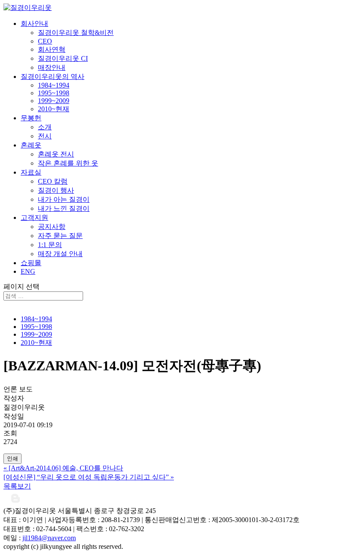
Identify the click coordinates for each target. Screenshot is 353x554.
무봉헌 (31, 118)
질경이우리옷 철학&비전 (76, 32)
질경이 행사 (56, 190)
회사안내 (34, 23)
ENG (28, 271)
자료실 (31, 172)
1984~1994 (53, 85)
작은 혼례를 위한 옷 (68, 163)
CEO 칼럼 (53, 181)
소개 (45, 127)
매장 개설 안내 (60, 253)
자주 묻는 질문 (60, 235)
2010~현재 (53, 109)
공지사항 (51, 226)
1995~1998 (53, 93)
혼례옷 (31, 145)
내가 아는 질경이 (64, 199)
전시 (45, 136)
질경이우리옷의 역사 (52, 76)
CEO (45, 41)
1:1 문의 (50, 244)
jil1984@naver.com (49, 537)
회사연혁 (51, 49)
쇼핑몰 (31, 262)
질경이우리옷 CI (63, 58)
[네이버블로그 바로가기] (15, 502)
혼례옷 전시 (56, 154)
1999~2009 (53, 100)
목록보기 (17, 486)
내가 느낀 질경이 (64, 208)
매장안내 (51, 67)
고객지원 (34, 217)
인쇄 (12, 458)
